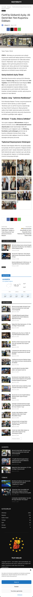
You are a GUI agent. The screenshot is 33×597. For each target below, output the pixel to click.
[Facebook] (8, 29)
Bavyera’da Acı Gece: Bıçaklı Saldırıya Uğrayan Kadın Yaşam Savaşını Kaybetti (21, 396)
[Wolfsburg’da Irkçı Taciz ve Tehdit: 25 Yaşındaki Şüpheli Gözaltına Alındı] (6, 335)
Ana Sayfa (4, 7)
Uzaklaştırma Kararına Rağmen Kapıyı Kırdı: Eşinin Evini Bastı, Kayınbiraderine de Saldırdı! (21, 361)
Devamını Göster (16, 438)
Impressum (19, 594)
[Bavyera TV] (16, 544)
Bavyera (9, 7)
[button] (30, 570)
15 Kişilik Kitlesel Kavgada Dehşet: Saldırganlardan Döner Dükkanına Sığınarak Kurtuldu (20, 317)
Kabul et (16, 582)
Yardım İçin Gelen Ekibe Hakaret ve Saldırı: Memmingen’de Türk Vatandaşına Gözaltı (20, 432)
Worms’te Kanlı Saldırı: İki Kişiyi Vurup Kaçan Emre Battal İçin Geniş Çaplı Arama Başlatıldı (21, 308)
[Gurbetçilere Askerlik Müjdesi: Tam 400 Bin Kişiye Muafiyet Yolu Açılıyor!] (6, 500)
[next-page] (5, 271)
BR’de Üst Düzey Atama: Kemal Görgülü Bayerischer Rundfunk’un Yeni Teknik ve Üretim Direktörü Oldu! (21, 247)
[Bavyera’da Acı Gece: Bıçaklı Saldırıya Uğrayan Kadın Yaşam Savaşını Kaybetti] (6, 397)
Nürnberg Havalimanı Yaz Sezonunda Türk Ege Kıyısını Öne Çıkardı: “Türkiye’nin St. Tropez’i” (21, 482)
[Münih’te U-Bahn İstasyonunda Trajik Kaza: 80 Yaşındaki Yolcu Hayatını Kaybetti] (6, 344)
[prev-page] (3, 271)
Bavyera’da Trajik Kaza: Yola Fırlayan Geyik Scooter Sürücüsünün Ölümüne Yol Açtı (21, 255)
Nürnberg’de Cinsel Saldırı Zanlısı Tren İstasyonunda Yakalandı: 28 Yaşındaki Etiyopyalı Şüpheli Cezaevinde (21, 378)
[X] (12, 29)
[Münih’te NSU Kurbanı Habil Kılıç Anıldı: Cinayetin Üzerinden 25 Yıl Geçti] (6, 388)
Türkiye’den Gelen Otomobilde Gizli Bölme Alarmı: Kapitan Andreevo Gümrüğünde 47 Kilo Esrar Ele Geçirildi (21, 491)
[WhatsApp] (19, 29)
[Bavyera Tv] (3, 25)
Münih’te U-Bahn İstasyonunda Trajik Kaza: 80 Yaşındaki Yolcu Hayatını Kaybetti (21, 343)
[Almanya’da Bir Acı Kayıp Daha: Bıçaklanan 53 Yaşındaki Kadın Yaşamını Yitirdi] (6, 424)
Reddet (16, 586)
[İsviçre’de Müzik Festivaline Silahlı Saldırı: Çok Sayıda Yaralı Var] (6, 371)
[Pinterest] (15, 29)
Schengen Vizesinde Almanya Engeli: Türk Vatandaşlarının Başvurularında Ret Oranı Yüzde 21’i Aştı (21, 405)
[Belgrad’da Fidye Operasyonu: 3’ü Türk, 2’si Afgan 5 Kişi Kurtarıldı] (6, 326)
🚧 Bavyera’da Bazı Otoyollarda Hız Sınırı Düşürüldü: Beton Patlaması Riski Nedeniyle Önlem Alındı (24, 232)
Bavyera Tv (7, 25)
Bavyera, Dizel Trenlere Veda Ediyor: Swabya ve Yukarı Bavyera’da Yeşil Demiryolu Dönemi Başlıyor (8, 232)
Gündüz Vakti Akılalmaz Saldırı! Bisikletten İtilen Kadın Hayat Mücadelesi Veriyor (19, 414)
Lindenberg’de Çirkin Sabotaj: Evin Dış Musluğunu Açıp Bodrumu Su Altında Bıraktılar (21, 352)
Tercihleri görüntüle (16, 591)
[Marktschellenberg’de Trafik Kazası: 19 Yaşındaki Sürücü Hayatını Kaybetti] (6, 264)
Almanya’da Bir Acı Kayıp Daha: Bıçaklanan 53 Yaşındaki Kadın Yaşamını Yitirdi (19, 423)
